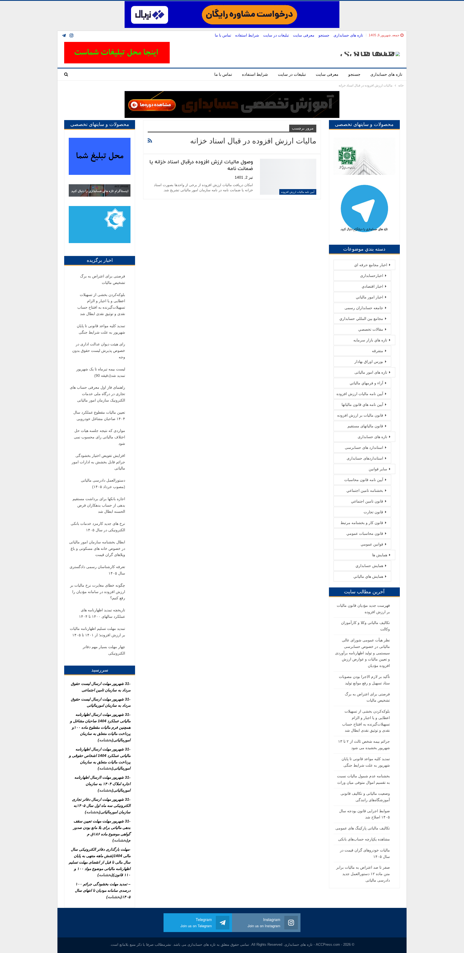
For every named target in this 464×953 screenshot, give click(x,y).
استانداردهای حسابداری (365, 458)
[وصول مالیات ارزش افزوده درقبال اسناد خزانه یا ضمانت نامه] (288, 177)
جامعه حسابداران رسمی (364, 308)
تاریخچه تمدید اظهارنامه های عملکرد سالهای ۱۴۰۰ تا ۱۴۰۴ (102, 613)
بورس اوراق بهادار (368, 361)
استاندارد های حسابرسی (364, 447)
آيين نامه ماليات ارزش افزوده (297, 191)
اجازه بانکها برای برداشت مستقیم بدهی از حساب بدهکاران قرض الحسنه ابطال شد (99, 505)
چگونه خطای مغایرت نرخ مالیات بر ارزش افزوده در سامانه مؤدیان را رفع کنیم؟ (97, 591)
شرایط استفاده (247, 35)
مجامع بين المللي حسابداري (361, 318)
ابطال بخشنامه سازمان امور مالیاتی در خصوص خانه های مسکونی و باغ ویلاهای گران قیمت (97, 548)
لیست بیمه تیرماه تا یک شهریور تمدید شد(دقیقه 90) (100, 372)
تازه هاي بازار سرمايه (370, 340)
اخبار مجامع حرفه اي (370, 265)
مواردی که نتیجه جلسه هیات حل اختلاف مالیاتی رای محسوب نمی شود (99, 437)
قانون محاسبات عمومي (364, 533)
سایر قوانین (378, 469)
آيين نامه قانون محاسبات (363, 480)
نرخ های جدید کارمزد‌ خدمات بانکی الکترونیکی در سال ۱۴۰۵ (98, 526)
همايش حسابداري (369, 566)
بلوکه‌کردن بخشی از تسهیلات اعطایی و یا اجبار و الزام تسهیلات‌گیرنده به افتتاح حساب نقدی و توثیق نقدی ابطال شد (101, 304)
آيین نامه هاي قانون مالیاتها (362, 404)
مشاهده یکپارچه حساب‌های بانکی (364, 839)
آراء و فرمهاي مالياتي (366, 383)
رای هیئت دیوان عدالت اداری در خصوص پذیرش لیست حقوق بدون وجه (98, 350)
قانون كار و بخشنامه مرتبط (361, 523)
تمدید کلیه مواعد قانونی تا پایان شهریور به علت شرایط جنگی (101, 329)
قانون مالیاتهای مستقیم (365, 426)
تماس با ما (223, 35)
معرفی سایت (303, 35)
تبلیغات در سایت (276, 35)
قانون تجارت (373, 512)
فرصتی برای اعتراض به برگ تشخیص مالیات (102, 279)
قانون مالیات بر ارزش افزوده (360, 415)
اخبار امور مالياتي (369, 297)
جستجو (323, 35)
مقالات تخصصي (370, 329)
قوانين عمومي (372, 544)
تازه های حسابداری (348, 35)
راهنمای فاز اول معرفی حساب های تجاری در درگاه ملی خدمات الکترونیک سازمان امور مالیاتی (97, 393)
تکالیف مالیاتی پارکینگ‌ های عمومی (362, 828)
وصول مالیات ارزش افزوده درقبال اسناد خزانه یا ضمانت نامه (201, 165)
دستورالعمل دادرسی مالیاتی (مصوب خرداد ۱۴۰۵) (103, 483)
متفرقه (377, 351)
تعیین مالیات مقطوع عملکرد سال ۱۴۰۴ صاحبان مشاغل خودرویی (99, 415)
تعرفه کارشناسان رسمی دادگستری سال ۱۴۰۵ (97, 570)
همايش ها (379, 555)
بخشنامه (105, 740)
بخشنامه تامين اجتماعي (364, 490)
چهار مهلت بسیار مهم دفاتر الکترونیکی (104, 650)
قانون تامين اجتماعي (367, 501)
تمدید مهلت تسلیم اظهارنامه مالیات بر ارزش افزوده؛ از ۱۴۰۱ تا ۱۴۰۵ (97, 631)
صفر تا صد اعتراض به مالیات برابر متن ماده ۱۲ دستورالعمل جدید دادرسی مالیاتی (363, 873)
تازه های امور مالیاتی (370, 372)
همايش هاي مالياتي (368, 576)
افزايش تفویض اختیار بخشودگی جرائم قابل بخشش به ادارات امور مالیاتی (98, 462)
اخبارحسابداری (371, 275)
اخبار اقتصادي (372, 286)
